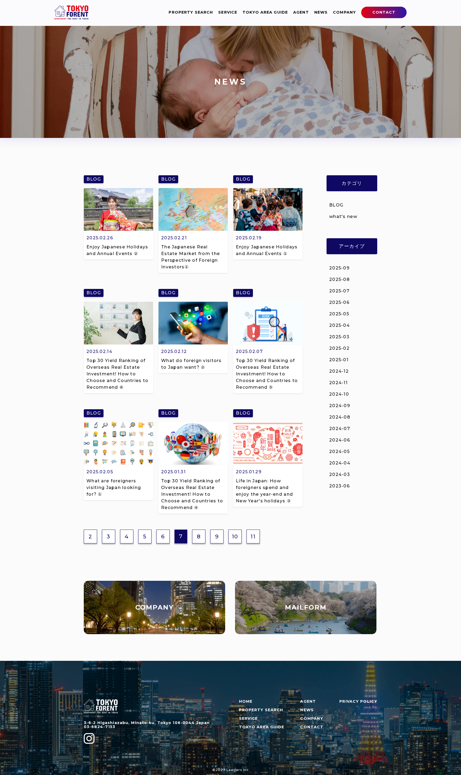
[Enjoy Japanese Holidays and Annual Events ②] (118, 229)
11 (253, 536)
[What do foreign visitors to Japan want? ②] (193, 342)
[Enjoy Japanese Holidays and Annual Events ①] (268, 229)
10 (235, 536)
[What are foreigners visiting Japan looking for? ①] (118, 463)
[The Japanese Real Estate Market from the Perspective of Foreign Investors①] (193, 229)
